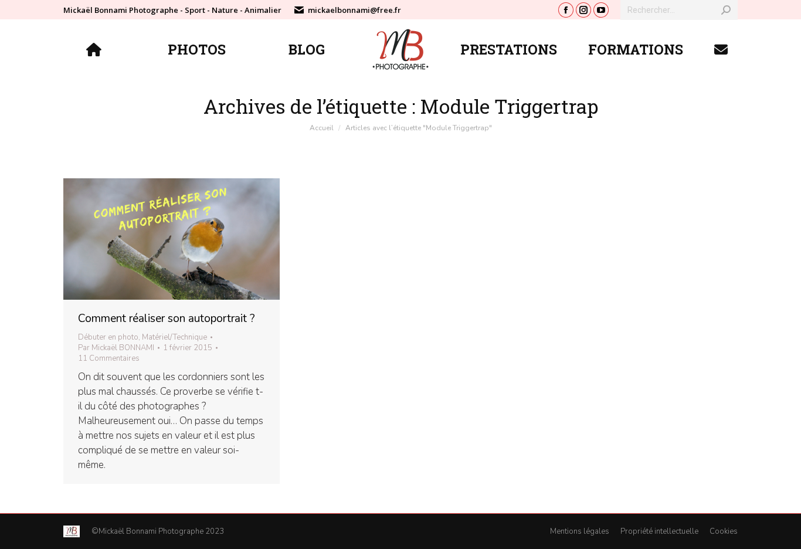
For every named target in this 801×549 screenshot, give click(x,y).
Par (116, 348)
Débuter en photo (108, 337)
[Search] (726, 10)
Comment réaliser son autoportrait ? (166, 318)
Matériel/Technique (174, 337)
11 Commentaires (109, 358)
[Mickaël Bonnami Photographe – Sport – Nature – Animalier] (95, 49)
